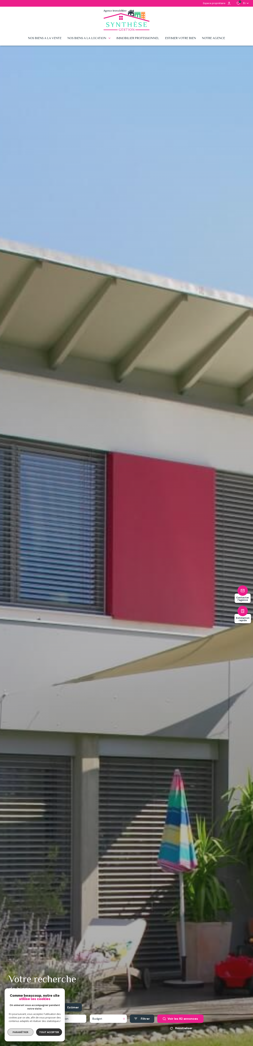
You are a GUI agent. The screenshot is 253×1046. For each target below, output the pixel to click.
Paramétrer (20, 1032)
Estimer (73, 1007)
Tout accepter (49, 1032)
